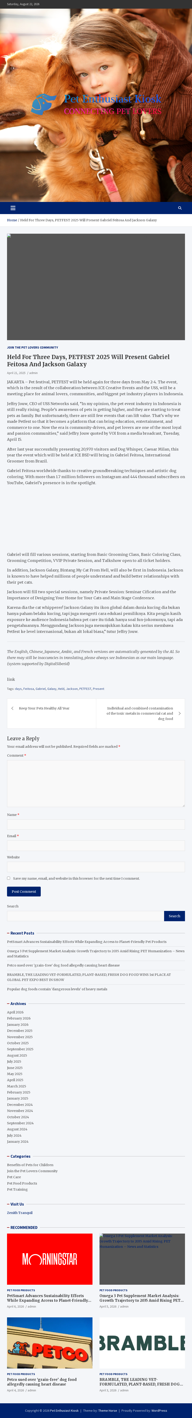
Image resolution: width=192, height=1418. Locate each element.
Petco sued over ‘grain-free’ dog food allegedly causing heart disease (63, 965)
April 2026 (15, 1012)
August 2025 (17, 1055)
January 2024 (18, 1141)
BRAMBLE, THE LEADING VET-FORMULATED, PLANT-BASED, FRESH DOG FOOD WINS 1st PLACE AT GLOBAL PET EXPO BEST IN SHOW (142, 1386)
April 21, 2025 (16, 373)
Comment (16, 755)
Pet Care (14, 1177)
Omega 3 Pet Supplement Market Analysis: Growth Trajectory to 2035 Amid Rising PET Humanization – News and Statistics (140, 1300)
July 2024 (14, 1135)
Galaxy (51, 689)
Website (13, 857)
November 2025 (20, 1037)
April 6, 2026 (15, 1306)
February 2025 (18, 1092)
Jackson (72, 689)
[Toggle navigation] (13, 208)
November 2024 (20, 1111)
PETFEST (85, 689)
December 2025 (20, 1031)
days (18, 689)
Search (12, 906)
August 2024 (17, 1129)
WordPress (159, 1410)
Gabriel (41, 689)
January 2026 (18, 1025)
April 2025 (15, 1080)
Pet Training (17, 1189)
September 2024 (20, 1123)
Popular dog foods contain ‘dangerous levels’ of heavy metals (57, 989)
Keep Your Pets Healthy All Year (44, 708)
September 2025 (20, 1049)
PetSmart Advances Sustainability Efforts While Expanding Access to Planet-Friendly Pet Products (86, 942)
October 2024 (18, 1117)
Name (13, 815)
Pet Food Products (22, 1183)
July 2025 (14, 1061)
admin (33, 373)
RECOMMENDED (24, 1227)
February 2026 (19, 1018)
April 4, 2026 (15, 1390)
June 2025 (15, 1068)
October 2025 (18, 1043)
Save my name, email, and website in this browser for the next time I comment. (76, 878)
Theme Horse (107, 1410)
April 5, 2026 (108, 1306)
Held (61, 689)
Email (13, 836)
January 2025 (17, 1098)
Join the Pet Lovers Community (32, 347)
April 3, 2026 (108, 1390)
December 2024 (20, 1105)
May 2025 (14, 1074)
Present (98, 689)
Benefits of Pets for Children (30, 1165)
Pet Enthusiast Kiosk (64, 1410)
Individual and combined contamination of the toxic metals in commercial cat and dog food (140, 713)
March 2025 (16, 1086)
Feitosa (28, 689)
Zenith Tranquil (20, 1213)
